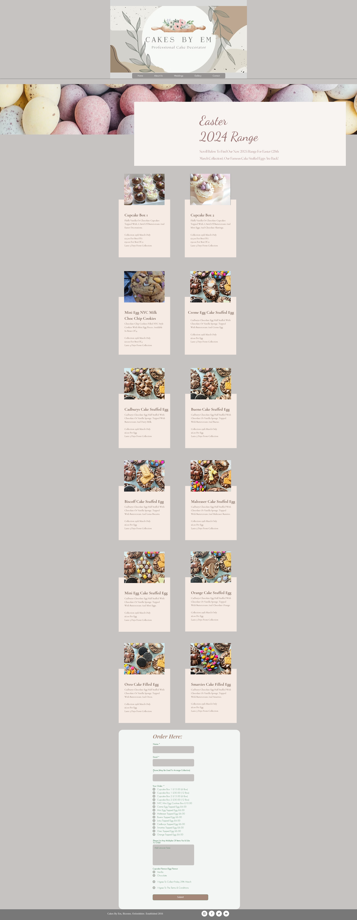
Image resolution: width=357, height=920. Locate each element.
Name (155, 744)
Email (155, 757)
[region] (144, 217)
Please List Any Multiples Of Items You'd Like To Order (171, 842)
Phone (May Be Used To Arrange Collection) (171, 770)
